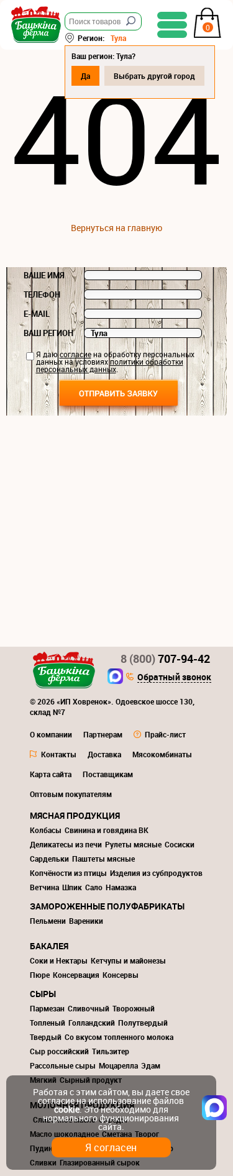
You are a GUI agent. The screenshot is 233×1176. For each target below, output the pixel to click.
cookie (67, 1109)
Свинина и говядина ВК (106, 830)
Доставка (104, 754)
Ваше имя (44, 275)
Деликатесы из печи (66, 844)
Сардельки (49, 859)
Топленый (47, 1023)
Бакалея (49, 946)
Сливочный (88, 1008)
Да (85, 76)
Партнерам (102, 734)
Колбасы (46, 830)
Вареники (86, 921)
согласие (75, 354)
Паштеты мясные (103, 859)
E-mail (37, 313)
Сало (94, 887)
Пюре (40, 975)
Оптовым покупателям (71, 794)
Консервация (76, 975)
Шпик (72, 887)
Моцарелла (118, 1065)
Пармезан (47, 1008)
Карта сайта (50, 774)
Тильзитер (110, 1051)
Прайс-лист (165, 734)
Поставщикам (108, 774)
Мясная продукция (75, 815)
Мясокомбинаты (162, 754)
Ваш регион (48, 333)
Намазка (121, 887)
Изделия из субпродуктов (156, 873)
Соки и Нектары (59, 960)
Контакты (58, 754)
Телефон (42, 294)
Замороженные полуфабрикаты (107, 906)
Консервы (121, 975)
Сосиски (179, 844)
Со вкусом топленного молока (119, 1037)
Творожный (133, 1008)
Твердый (46, 1037)
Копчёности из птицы (68, 873)
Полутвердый (143, 1023)
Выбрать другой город (154, 76)
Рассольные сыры (63, 1065)
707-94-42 (165, 658)
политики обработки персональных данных (109, 365)
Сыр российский (59, 1051)
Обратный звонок (174, 678)
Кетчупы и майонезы (128, 960)
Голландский (91, 1023)
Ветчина (44, 887)
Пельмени (48, 921)
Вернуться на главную (116, 228)
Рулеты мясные (133, 844)
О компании (51, 734)
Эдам (150, 1065)
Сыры (43, 994)
